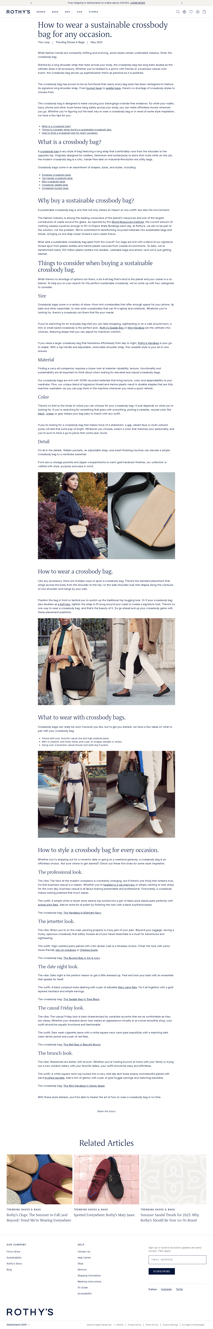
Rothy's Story (14, 1263)
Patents (120, 1325)
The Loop (44, 42)
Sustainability (14, 1257)
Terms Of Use (152, 1325)
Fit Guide (83, 1287)
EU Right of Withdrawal (193, 1325)
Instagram (166, 1289)
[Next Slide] (181, 3)
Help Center (84, 1257)
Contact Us (84, 1251)
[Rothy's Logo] (18, 11)
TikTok (179, 1289)
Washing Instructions (90, 1281)
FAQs (80, 1263)
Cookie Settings (170, 1325)
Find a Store (13, 1251)
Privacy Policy (134, 1325)
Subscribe (161, 1271)
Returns (82, 1269)
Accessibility (85, 1293)
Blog (9, 1269)
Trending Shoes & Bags (70, 42)
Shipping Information (89, 1275)
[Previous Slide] (32, 3)
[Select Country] (184, 12)
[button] (41, 11)
